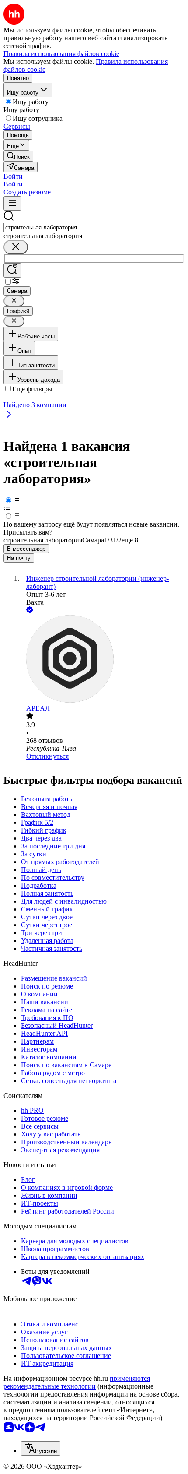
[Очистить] (15, 247)
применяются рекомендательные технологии (76, 1382)
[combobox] (43, 227)
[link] (18, 156)
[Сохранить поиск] (12, 270)
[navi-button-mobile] (12, 203)
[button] (13, 176)
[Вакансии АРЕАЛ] (102, 659)
